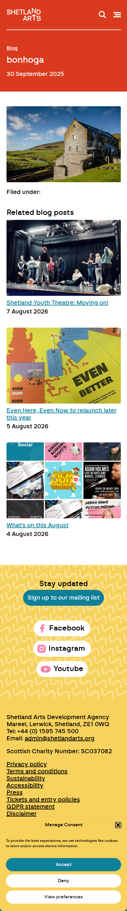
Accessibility (24, 786)
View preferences (63, 897)
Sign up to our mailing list (63, 598)
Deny (63, 881)
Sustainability (25, 778)
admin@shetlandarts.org (60, 738)
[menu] (117, 14)
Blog (12, 48)
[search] (102, 14)
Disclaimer (21, 814)
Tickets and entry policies (43, 800)
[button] (118, 825)
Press (14, 793)
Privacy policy (26, 764)
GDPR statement (30, 807)
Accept (63, 864)
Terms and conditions (37, 771)
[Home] (24, 12)
